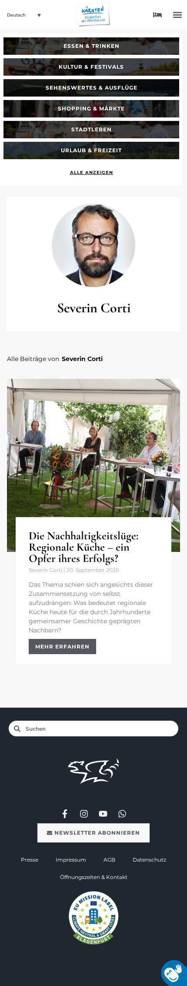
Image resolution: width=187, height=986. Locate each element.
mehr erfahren (62, 646)
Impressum (71, 859)
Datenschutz (149, 859)
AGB (109, 859)
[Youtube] (103, 813)
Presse (29, 859)
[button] (177, 15)
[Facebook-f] (64, 813)
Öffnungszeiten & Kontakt (93, 877)
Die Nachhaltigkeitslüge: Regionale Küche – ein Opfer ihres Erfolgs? (83, 547)
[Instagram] (84, 813)
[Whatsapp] (122, 813)
